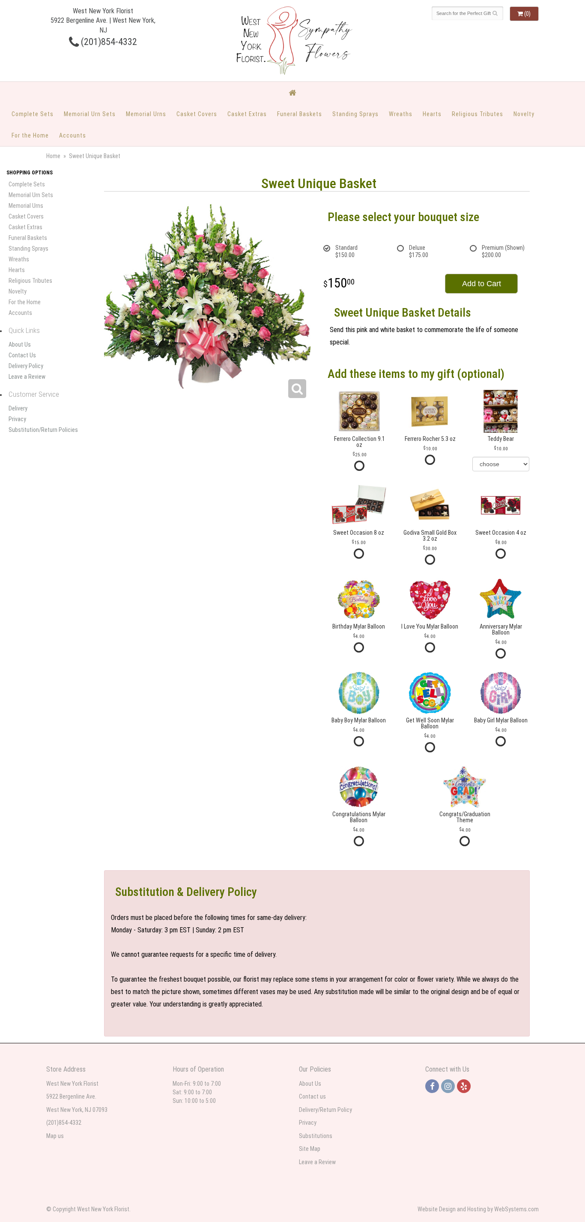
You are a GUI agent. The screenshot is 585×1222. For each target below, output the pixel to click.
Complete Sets (33, 114)
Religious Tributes (477, 114)
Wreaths (400, 114)
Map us (55, 1135)
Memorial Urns (146, 114)
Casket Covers (196, 114)
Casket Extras (247, 114)
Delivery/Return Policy (325, 1109)
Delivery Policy (26, 365)
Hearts (432, 114)
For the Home (30, 135)
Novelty (523, 114)
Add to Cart (481, 283)
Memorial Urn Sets (90, 114)
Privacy (17, 419)
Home (53, 156)
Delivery (18, 408)
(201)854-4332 (108, 41)
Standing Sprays (355, 114)
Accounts (72, 135)
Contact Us (22, 355)
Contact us (312, 1096)
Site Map (309, 1148)
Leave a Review (27, 376)
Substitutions (315, 1135)
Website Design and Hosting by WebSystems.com (478, 1209)
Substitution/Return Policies (43, 429)
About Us (20, 344)
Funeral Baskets (299, 114)
